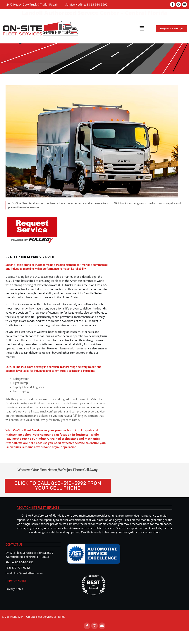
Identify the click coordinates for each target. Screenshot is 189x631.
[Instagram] (178, 4)
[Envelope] (184, 4)
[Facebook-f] (172, 4)
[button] (141, 29)
